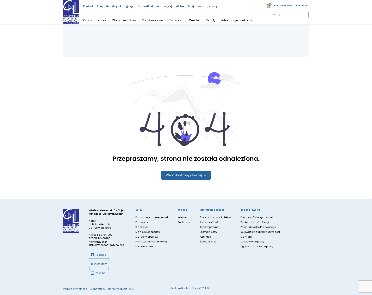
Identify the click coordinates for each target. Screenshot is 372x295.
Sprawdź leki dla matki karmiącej (260, 232)
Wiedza (182, 217)
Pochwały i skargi (145, 246)
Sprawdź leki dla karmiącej (155, 6)
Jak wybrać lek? (209, 222)
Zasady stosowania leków (215, 217)
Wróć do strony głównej (184, 175)
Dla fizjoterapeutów (146, 236)
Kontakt (88, 6)
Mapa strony (97, 289)
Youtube (100, 273)
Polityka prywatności (75, 289)
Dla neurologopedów (147, 232)
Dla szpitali (141, 227)
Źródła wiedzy (208, 241)
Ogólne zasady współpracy (256, 246)
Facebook (101, 254)
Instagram (100, 264)
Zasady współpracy (252, 241)
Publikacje (184, 222)
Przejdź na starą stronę (202, 6)
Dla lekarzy (141, 222)
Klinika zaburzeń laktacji (254, 222)
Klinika (180, 6)
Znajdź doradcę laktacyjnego (115, 6)
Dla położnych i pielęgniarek (151, 217)
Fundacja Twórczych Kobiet (291, 5)
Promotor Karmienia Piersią (151, 241)
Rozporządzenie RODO (121, 289)
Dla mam (246, 236)
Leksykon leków (208, 232)
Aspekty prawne (209, 227)
